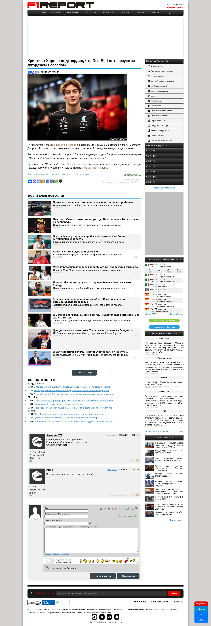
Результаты (90, 13)
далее (180, 431)
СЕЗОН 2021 (151, 182)
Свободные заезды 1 (159, 86)
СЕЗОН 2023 (151, 172)
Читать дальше (176, 520)
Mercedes (55, 174)
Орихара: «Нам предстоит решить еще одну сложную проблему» (93, 202)
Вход (168, 4)
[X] (60, 181)
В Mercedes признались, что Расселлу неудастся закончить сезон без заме (72, 387)
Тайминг (141, 13)
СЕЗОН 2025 (151, 161)
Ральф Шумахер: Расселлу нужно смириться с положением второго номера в (73, 394)
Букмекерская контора (164, 187)
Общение (155, 13)
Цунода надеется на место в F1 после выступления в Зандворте (93, 330)
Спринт (154, 96)
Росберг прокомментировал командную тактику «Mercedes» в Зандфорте (71, 390)
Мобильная (140, 601)
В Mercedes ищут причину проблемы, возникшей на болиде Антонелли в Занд (73, 400)
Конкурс (126, 13)
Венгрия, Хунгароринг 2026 (157, 145)
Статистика (108, 13)
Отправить (128, 576)
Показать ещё (84, 372)
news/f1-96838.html (151, 407)
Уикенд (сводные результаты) (162, 81)
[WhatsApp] (56, 181)
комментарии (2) (132, 174)
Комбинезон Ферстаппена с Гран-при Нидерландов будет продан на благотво (73, 421)
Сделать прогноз (175, 7)
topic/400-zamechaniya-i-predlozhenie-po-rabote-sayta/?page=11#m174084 (162, 386)
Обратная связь (160, 601)
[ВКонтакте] (29, 72)
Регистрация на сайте (128, 516)
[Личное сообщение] (31, 461)
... (138, 562)
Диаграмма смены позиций (161, 140)
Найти (174, 593)
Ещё (169, 13)
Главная (42, 13)
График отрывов (157, 135)
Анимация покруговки (160, 130)
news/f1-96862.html (151, 354)
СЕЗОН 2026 (151, 156)
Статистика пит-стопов (160, 116)
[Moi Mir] (47, 181)
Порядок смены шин (159, 121)
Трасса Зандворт (157, 66)
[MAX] (32, 72)
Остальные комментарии (156, 431)
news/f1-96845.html (151, 373)
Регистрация (178, 4)
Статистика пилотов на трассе (162, 71)
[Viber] (52, 181)
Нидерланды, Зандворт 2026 (157, 61)
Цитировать (112, 435)
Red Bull (66, 174)
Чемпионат (72, 13)
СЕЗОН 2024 (151, 166)
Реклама (179, 601)
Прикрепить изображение (64, 568)
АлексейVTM (54, 435)
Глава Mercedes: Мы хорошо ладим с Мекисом (58, 404)
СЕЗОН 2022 (151, 177)
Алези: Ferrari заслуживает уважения (76, 251)
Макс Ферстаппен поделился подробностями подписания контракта (95, 267)
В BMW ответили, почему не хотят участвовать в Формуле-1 (90, 352)
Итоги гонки (156, 106)
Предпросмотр (103, 576)
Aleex (49, 470)
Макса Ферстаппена (95, 167)
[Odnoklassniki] (43, 181)
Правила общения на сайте (56, 554)
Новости (56, 13)
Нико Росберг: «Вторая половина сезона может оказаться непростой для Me (73, 408)
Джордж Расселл (40, 174)
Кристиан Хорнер (66, 145)
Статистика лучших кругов (161, 111)
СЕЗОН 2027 (151, 151)
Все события (176, 314)
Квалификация (156, 101)
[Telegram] (36, 72)
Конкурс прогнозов (158, 76)
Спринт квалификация (159, 91)
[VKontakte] (30, 181)
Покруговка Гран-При (159, 125)
